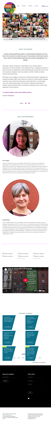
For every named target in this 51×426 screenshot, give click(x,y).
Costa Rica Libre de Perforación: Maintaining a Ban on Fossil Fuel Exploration (8, 335)
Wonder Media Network (7, 415)
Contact (36, 5)
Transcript (11, 95)
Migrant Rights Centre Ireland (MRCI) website (18, 92)
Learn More (7, 342)
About (18, 5)
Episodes (24, 5)
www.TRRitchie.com (31, 418)
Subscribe (30, 5)
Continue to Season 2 (39, 362)
